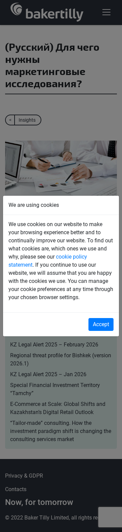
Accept (101, 324)
